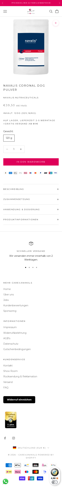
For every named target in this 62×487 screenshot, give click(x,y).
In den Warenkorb (31, 161)
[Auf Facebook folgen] (5, 438)
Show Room (10, 371)
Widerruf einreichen (19, 399)
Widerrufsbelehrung (14, 332)
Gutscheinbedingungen (17, 349)
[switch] (55, 482)
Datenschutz (10, 343)
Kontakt (8, 365)
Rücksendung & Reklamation (20, 376)
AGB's (6, 338)
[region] (31, 252)
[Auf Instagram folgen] (13, 438)
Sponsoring (9, 310)
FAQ (5, 387)
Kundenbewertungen (15, 305)
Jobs (6, 300)
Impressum (10, 327)
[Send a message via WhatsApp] (5, 481)
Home (7, 289)
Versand (8, 382)
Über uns (8, 294)
